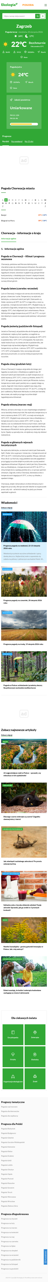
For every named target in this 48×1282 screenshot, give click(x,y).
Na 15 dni (29, 141)
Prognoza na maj (7, 1237)
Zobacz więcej (6, 508)
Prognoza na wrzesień (10, 1255)
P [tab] (9, 203)
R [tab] (15, 203)
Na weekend (16, 141)
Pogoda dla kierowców (10, 1111)
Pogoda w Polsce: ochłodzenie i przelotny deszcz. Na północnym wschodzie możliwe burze (23, 686)
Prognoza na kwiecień (9, 1232)
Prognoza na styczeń (9, 1219)
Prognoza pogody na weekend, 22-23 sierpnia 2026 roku (21, 547)
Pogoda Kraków (7, 1156)
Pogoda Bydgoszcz (8, 1133)
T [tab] (25, 203)
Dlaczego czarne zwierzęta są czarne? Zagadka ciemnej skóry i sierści (21, 818)
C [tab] (9, 200)
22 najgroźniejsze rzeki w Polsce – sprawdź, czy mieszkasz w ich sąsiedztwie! (22, 774)
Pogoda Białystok (8, 1129)
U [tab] (29, 203)
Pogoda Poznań (7, 1179)
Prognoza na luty (8, 1223)
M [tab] (45, 200)
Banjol (3, 215)
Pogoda (28, 4)
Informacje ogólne (8, 238)
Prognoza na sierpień (9, 1250)
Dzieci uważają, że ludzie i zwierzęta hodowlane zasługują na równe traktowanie (22, 991)
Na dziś (5, 141)
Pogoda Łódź (6, 1160)
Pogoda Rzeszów (8, 1183)
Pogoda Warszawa (8, 1197)
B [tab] (6, 200)
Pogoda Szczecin (7, 1188)
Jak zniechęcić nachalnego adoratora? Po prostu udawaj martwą (22, 862)
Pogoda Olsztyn (7, 1170)
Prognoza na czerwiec (9, 1241)
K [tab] (35, 200)
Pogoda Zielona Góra (9, 1206)
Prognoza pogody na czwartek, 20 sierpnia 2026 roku (22, 601)
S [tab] (19, 203)
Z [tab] (45, 203)
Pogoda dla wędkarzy (9, 1116)
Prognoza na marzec (9, 1228)
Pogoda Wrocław (8, 1201)
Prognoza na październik (11, 1260)
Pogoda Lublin (7, 1165)
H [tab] (25, 200)
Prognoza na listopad (9, 1264)
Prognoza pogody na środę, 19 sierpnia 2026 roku (23, 644)
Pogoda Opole (6, 1174)
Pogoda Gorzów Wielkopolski (13, 1142)
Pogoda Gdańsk (7, 1138)
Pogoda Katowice (8, 1147)
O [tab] (6, 203)
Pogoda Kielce (6, 1151)
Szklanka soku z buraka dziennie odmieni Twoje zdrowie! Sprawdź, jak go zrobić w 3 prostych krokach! (22, 907)
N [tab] (2, 203)
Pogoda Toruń (6, 1192)
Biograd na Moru (8, 220)
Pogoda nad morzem (9, 1107)
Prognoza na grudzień (9, 1269)
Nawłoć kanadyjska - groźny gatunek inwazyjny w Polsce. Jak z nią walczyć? (23, 948)
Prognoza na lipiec (8, 1246)
